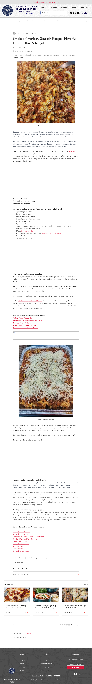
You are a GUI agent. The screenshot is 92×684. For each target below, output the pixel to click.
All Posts (6, 21)
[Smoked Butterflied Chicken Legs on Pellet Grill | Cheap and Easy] (75, 595)
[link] (84, 13)
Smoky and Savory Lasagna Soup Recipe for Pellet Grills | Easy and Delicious (46, 606)
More (65, 21)
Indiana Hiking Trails (17, 21)
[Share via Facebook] (13, 568)
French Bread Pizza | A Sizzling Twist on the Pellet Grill (16, 606)
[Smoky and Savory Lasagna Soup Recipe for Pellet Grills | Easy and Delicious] (46, 595)
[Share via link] (27, 568)
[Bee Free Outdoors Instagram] (74, 13)
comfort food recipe (32, 558)
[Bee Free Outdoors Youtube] (78, 13)
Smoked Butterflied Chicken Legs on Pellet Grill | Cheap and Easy (75, 606)
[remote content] (46, 177)
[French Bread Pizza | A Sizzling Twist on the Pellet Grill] (17, 595)
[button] (53, 7)
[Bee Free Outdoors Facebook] (70, 13)
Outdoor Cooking (32, 21)
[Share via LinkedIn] (22, 568)
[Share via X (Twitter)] (18, 568)
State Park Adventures (47, 21)
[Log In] (73, 674)
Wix (60, 680)
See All (86, 584)
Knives (58, 21)
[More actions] (78, 33)
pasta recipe (44, 558)
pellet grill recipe (19, 558)
